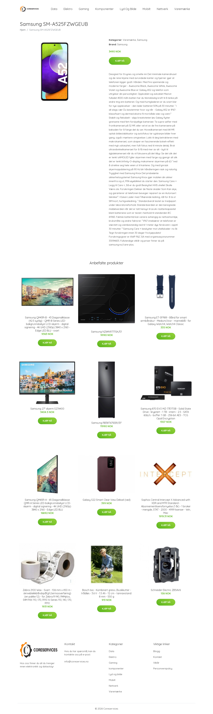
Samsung (142, 39)
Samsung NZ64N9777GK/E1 (106, 331)
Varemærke (182, 9)
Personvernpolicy (162, 668)
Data (54, 9)
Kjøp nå (119, 60)
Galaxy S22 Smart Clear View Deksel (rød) (107, 499)
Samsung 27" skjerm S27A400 (47, 408)
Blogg (156, 651)
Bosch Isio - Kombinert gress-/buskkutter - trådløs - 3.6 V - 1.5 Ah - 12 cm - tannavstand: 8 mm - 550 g (106, 593)
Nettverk (162, 9)
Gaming (84, 9)
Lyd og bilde (128, 9)
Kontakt (157, 657)
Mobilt (146, 9)
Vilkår (156, 662)
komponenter (104, 9)
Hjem (23, 29)
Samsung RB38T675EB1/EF (106, 422)
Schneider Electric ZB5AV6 (166, 590)
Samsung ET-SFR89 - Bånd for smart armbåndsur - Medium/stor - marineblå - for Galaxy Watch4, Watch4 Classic (165, 321)
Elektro (68, 9)
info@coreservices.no (76, 661)
